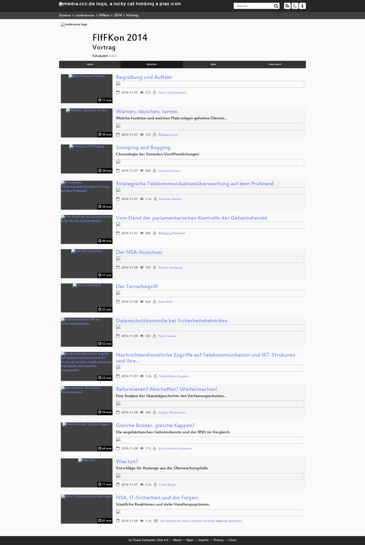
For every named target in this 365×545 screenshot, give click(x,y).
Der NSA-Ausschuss (139, 253)
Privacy (218, 540)
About (177, 540)
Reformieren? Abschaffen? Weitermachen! (167, 390)
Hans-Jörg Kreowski (172, 93)
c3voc (232, 540)
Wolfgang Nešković (171, 233)
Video (113, 56)
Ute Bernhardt (170, 521)
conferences (85, 15)
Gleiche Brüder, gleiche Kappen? (155, 426)
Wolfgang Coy (168, 135)
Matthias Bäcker (170, 199)
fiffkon (104, 15)
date (213, 64)
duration (151, 64)
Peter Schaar (167, 336)
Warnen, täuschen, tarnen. (147, 112)
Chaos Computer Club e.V (150, 540)
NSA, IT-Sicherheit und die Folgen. (157, 498)
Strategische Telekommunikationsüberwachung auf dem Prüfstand (195, 184)
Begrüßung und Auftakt (144, 78)
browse (65, 15)
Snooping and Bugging (143, 148)
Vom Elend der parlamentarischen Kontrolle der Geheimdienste (191, 218)
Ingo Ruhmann (232, 521)
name (90, 64)
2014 (118, 15)
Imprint (203, 540)
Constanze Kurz (169, 171)
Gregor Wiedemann (172, 412)
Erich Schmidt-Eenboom (175, 448)
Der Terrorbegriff (136, 287)
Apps (189, 540)
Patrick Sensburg (170, 268)
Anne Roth (165, 302)
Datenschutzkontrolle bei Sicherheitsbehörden (171, 321)
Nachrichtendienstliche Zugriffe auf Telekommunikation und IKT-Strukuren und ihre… (205, 358)
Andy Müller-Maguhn (174, 376)
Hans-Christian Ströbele (198, 521)
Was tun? (127, 462)
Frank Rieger (168, 485)
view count (275, 64)
